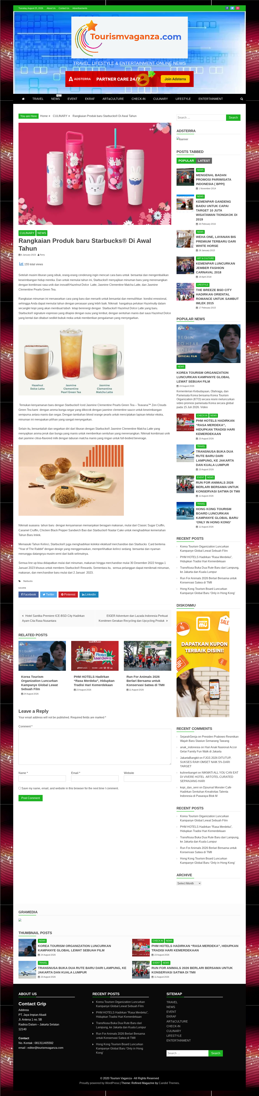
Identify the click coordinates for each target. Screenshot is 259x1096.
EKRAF (90, 98)
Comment (25, 726)
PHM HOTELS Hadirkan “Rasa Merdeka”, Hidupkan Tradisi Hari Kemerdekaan (94, 681)
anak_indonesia (190, 747)
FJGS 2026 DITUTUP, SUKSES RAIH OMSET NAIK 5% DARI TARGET (205, 762)
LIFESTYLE (183, 98)
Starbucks (28, 581)
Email (75, 772)
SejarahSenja (188, 736)
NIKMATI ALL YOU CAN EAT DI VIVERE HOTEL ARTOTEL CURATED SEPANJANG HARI (209, 777)
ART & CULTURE (205, 258)
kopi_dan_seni (189, 787)
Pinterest (69, 594)
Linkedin (90, 594)
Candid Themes (169, 1083)
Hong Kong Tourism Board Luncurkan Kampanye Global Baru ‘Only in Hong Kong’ (119, 1048)
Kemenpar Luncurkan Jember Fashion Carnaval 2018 (215, 268)
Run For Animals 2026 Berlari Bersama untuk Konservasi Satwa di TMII (146, 681)
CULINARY (160, 98)
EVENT (72, 98)
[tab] (186, 161)
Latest (204, 160)
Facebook (227, 8)
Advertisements (79, 8)
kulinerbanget (188, 772)
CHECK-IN (139, 98)
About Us (51, 8)
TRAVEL (38, 98)
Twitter (232, 8)
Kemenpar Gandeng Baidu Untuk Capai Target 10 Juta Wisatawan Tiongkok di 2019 (216, 210)
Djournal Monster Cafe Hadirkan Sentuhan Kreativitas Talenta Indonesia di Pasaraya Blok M (205, 791)
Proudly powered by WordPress (99, 1083)
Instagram (238, 8)
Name (23, 772)
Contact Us (64, 8)
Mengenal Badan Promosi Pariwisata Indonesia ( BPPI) (213, 179)
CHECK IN (202, 415)
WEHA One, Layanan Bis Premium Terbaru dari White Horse (216, 241)
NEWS (56, 97)
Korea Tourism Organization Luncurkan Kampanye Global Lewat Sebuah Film (203, 377)
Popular (186, 160)
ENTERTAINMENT (211, 98)
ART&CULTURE (113, 98)
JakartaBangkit (189, 757)
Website (129, 772)
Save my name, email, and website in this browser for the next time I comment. (70, 788)
